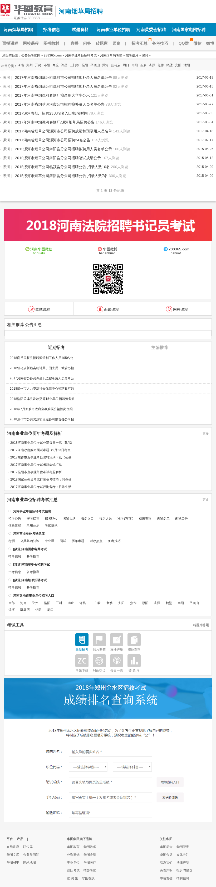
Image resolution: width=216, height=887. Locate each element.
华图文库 (13, 855)
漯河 (145, 55)
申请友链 (166, 878)
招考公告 (14, 518)
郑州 (29, 65)
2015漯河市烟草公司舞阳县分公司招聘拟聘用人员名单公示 (63, 149)
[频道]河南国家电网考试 (30, 549)
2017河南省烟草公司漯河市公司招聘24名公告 (52, 140)
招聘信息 (182, 878)
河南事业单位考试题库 (29, 533)
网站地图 (29, 862)
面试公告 (181, 518)
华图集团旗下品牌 (79, 839)
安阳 (178, 65)
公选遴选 (73, 855)
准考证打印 (125, 518)
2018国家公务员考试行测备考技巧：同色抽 (40, 479)
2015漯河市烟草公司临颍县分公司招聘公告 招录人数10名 (62, 167)
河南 (21, 65)
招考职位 (51, 518)
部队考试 (73, 870)
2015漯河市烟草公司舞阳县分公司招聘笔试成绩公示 (58, 158)
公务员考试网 (30, 55)
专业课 (49, 541)
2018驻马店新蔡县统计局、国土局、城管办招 (42, 368)
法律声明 (182, 862)
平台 (10, 839)
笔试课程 (42, 309)
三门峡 (74, 65)
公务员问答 (31, 855)
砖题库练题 (201, 625)
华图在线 (88, 878)
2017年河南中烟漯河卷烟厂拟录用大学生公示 (52, 95)
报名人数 (105, 518)
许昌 (64, 65)
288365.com (53, 55)
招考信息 (51, 29)
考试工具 (15, 625)
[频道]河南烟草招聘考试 (30, 580)
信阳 (85, 65)
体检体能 (14, 525)
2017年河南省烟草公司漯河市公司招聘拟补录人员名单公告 (63, 77)
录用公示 (33, 525)
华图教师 (90, 847)
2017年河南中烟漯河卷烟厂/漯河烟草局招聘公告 (55, 122)
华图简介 (166, 847)
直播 (74, 43)
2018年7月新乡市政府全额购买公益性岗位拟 (41, 409)
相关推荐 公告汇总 (24, 325)
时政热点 (96, 541)
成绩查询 (145, 518)
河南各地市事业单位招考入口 (33, 595)
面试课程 (111, 309)
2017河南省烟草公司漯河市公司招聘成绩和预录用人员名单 (63, 131)
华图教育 (73, 847)
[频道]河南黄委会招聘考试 (31, 564)
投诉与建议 (184, 870)
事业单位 (73, 862)
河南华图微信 (41, 251)
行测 (11, 541)
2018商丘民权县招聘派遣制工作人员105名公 (41, 358)
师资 (116, 43)
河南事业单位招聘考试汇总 (32, 500)
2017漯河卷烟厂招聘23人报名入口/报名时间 (51, 113)
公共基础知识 (29, 541)
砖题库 (102, 43)
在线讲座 (13, 847)
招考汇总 (140, 43)
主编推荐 (159, 347)
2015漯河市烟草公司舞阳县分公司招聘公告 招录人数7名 (61, 176)
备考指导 (33, 556)
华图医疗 (90, 862)
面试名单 (163, 518)
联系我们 (166, 862)
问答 (87, 43)
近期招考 (56, 347)
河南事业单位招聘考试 (81, 55)
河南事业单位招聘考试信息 (32, 511)
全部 (11, 603)
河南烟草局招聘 (26, 11)
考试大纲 (69, 518)
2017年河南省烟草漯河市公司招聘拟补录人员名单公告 (60, 104)
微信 (198, 43)
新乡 (143, 65)
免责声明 (166, 870)
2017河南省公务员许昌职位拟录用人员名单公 (42, 378)
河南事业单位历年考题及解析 (34, 433)
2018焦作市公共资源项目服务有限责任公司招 (42, 419)
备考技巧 (160, 43)
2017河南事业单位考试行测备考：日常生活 (40, 487)
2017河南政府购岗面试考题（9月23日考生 (40, 450)
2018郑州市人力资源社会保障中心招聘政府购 (42, 388)
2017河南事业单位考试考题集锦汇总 (36, 465)
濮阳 (187, 65)
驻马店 (115, 65)
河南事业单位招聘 (113, 29)
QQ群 (184, 43)
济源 (152, 65)
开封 (38, 65)
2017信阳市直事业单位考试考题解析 (36, 472)
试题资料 (80, 29)
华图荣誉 (182, 847)
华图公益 (166, 855)
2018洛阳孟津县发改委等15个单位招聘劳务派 (42, 399)
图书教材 (51, 43)
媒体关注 (182, 855)
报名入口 (87, 518)
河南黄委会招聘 (151, 29)
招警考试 (90, 870)
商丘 (55, 65)
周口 (126, 65)
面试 (63, 541)
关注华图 (166, 839)
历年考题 (78, 541)
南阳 (134, 65)
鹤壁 (169, 65)
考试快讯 (51, 525)
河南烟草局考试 (111, 55)
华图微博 (108, 251)
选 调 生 (72, 878)
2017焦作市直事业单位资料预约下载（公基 (40, 457)
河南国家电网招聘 (189, 29)
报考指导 (33, 518)
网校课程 (31, 43)
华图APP (13, 862)
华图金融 (90, 855)
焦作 (161, 65)
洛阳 (47, 65)
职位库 (28, 847)
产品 (20, 839)
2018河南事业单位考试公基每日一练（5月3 (41, 443)
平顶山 (95, 65)
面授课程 (10, 43)
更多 (206, 433)
